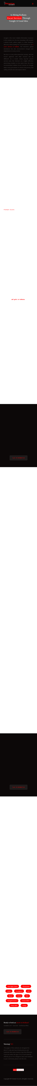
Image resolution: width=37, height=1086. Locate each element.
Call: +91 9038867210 (18, 458)
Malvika (18, 452)
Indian (9, 991)
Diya (18, 592)
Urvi (18, 290)
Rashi (18, 781)
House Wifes (26, 1001)
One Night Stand (12, 986)
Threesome (25, 986)
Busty (10, 996)
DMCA (14, 1070)
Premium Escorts (9, 209)
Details (11, 125)
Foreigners (19, 991)
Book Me (25, 125)
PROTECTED (20, 1070)
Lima (18, 199)
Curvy (19, 996)
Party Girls (14, 1005)
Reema (18, 480)
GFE (28, 991)
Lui (18, 130)
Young (24, 1005)
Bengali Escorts (12, 1001)
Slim (27, 996)
